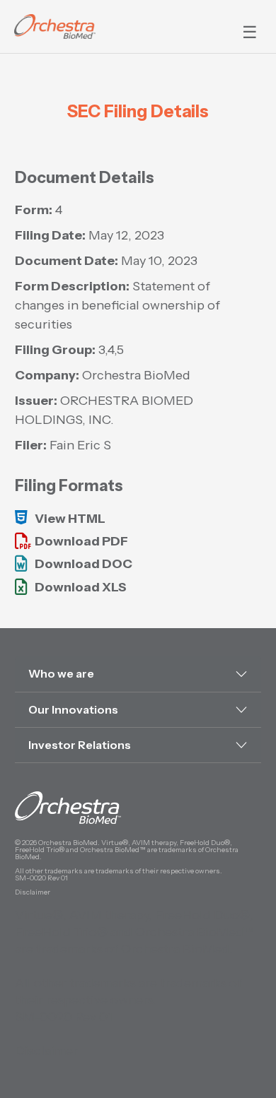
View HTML (70, 518)
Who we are (61, 673)
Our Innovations (73, 709)
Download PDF (81, 541)
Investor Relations (79, 745)
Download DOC (83, 564)
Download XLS (81, 587)
